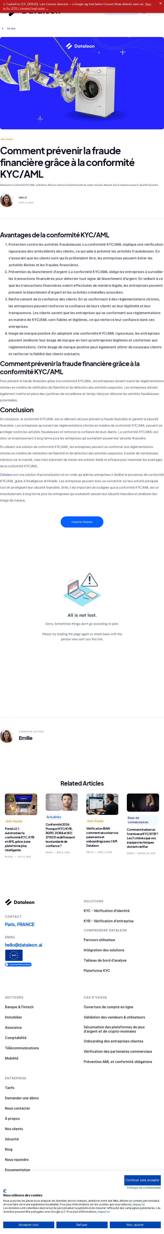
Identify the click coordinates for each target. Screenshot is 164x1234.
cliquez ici (138, 1204)
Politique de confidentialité (144, 1187)
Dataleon (6, 475)
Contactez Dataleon (82, 522)
